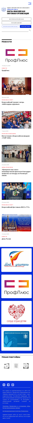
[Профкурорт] (26, 365)
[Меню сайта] (29, 4)
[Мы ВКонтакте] (4, 384)
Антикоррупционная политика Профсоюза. (15, 411)
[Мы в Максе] (12, 384)
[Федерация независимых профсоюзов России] (6, 365)
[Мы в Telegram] (8, 384)
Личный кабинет (16, 22)
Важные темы (25, 26)
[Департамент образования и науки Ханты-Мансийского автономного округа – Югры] (16, 365)
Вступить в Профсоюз (16, 19)
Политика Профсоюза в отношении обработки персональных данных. (16, 407)
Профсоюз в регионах (10, 26)
